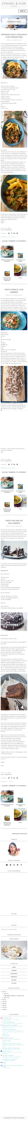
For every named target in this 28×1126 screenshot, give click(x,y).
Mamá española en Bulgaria (10, 1025)
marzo (5, 993)
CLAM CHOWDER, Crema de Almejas (11, 1049)
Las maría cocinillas (8, 1055)
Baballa (4, 1062)
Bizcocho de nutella (14, 21)
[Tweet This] (9, 233)
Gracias (4, 1063)
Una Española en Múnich (9, 1059)
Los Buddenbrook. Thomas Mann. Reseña (12, 1023)
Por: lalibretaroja (6, 1067)
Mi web (4, 1042)
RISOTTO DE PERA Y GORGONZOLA (11, 1039)
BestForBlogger (21, 1117)
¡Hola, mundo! (5, 1036)
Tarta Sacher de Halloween (14, 521)
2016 (3, 1009)
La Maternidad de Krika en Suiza (11, 1043)
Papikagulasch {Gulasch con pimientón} (14, 35)
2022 (3, 991)
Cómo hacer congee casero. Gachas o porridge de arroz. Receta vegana (11, 1057)
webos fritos (5, 1035)
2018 (3, 1005)
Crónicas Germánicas (8, 1022)
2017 (3, 1007)
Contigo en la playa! (7, 1038)
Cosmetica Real (6, 1040)
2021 (3, 999)
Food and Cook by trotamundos (11, 1048)
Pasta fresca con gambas (14, 290)
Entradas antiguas (19, 833)
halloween (10, 781)
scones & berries (7, 1051)
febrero (6, 997)
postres (14, 983)
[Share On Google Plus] (14, 233)
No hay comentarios (6, 229)
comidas (13, 237)
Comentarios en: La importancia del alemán (12, 1066)
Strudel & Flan (10, 1117)
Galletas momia (14, 939)
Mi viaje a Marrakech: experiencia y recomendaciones (10, 1019)
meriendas (14, 976)
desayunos (14, 973)
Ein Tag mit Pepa (7, 1018)
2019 (3, 1003)
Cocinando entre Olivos (9, 1029)
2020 (3, 1001)
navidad (13, 980)
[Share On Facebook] (12, 233)
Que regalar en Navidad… (8, 1060)
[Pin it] (17, 233)
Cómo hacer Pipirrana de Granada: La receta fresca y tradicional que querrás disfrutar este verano (13, 1032)
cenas (8, 237)
